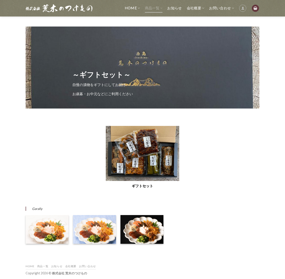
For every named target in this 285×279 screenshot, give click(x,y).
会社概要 (194, 8)
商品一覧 (152, 8)
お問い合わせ (220, 8)
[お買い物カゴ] (255, 8)
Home (131, 8)
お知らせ (174, 8)
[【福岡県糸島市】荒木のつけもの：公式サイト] (59, 8)
